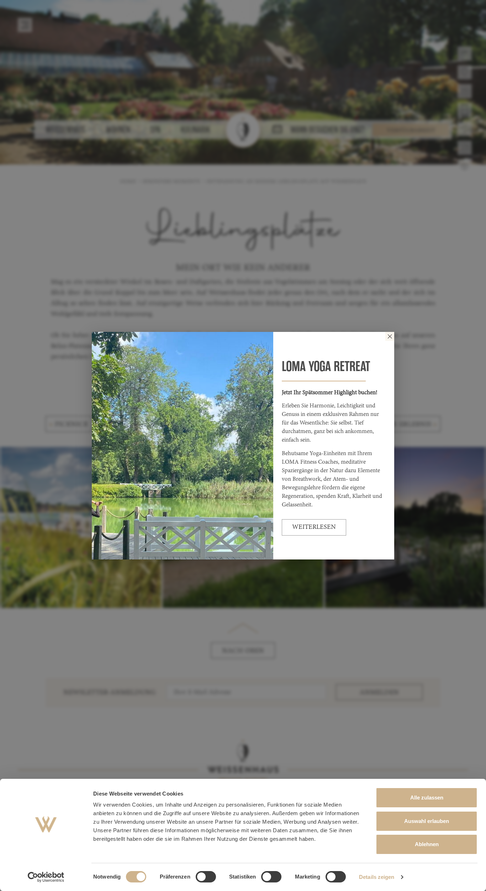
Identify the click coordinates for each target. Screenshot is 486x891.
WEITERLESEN (314, 527)
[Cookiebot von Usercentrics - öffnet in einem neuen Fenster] (46, 877)
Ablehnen (427, 844)
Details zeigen (376, 877)
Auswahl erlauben (426, 821)
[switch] (206, 876)
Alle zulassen (426, 797)
